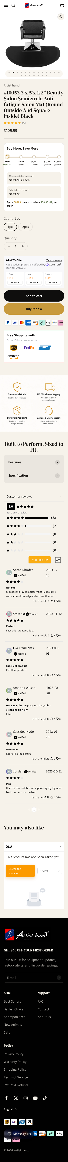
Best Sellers (12, 1001)
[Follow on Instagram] (25, 1098)
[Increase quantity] (22, 246)
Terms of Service (16, 1077)
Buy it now (34, 309)
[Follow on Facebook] (6, 1098)
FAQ (41, 1001)
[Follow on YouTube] (35, 1098)
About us (44, 1017)
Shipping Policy (15, 1069)
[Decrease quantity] (8, 246)
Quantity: (10, 238)
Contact (43, 1009)
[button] (29, 809)
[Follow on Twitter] (16, 1098)
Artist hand (12, 85)
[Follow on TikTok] (44, 1098)
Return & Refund (16, 1085)
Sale (7, 1032)
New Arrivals (13, 1024)
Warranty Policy (15, 1061)
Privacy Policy (14, 1054)
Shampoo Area (14, 1017)
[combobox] (49, 871)
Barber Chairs (13, 1009)
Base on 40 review (17, 512)
